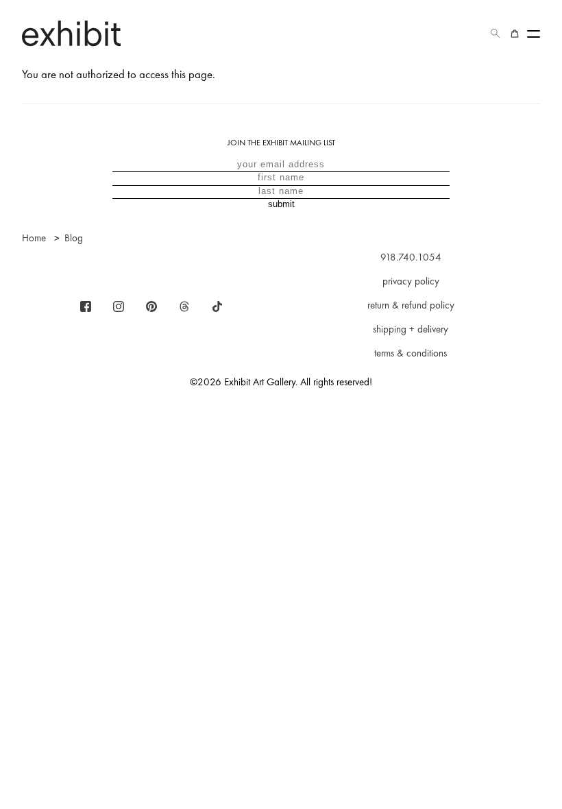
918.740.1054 (410, 257)
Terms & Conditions (410, 353)
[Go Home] (71, 33)
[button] (495, 33)
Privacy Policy (410, 281)
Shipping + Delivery (410, 329)
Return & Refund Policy (410, 305)
